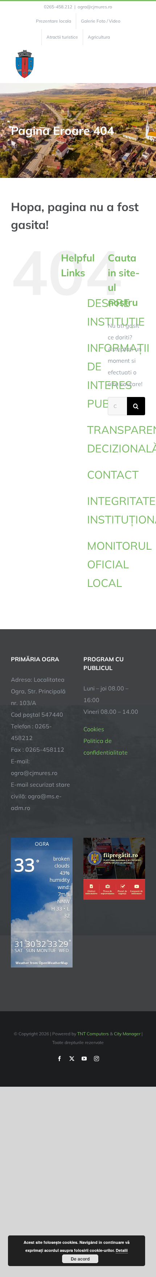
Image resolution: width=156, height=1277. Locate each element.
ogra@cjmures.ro (95, 6)
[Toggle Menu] (141, 64)
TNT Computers (93, 1033)
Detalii (122, 1250)
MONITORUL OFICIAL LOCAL (119, 564)
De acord (80, 1258)
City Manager (127, 1033)
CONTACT (113, 475)
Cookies (93, 729)
